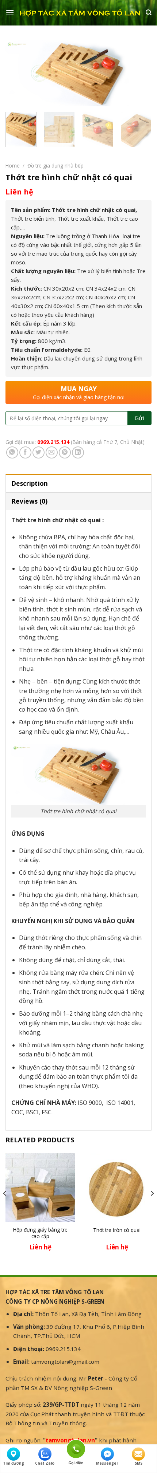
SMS (138, 1463)
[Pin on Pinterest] (65, 452)
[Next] (139, 74)
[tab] (78, 483)
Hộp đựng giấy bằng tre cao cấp (40, 1232)
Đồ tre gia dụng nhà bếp (55, 165)
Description (29, 483)
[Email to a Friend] (52, 452)
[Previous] (17, 74)
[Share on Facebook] (25, 452)
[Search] (149, 12)
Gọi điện (76, 1448)
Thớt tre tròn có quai (117, 1230)
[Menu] (9, 12)
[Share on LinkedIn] (78, 452)
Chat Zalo (44, 1463)
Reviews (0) (29, 501)
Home (12, 165)
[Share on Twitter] (38, 452)
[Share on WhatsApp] (12, 452)
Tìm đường (13, 1463)
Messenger (107, 1463)
